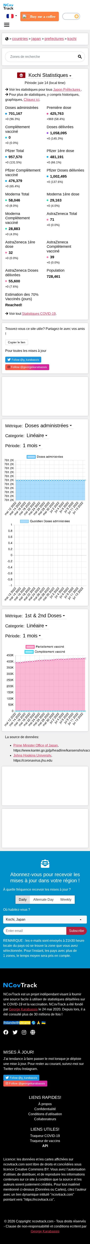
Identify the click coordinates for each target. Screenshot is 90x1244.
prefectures (54, 39)
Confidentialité (45, 1109)
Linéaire (35, 435)
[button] (11, 16)
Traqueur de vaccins (45, 1141)
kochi (71, 39)
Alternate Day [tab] (43, 899)
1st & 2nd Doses (43, 615)
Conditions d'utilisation (45, 1114)
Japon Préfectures (67, 89)
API (45, 1146)
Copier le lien (16, 342)
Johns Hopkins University (32, 755)
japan (36, 39)
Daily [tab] (23, 899)
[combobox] (45, 920)
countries (20, 39)
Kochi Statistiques (48, 75)
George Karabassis (23, 1009)
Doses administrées (46, 425)
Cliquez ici (31, 99)
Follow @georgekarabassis (28, 367)
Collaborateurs (45, 1119)
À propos (45, 1104)
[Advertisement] (45, 396)
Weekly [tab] (65, 899)
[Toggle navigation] (6, 24)
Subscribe (76, 931)
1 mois (30, 445)
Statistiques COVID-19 (39, 313)
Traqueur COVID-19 (45, 1136)
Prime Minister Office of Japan (35, 745)
